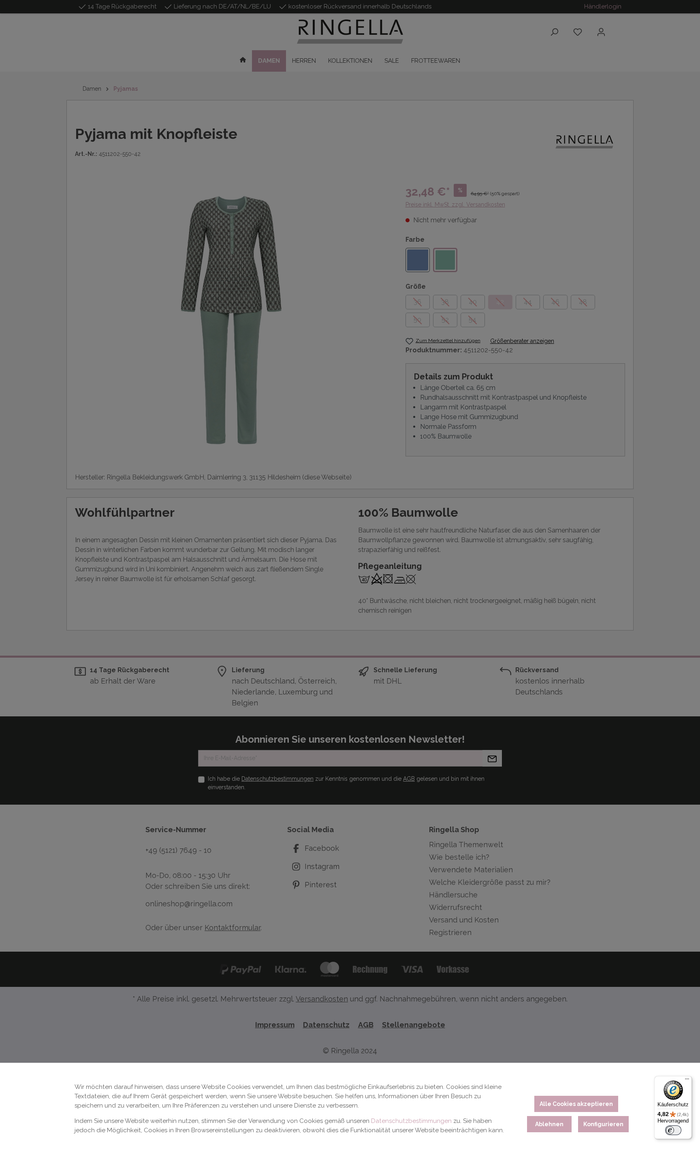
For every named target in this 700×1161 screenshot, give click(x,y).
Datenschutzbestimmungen (411, 1121)
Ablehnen (549, 1124)
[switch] (673, 1130)
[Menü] (687, 1081)
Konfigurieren (603, 1124)
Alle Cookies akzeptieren (576, 1104)
